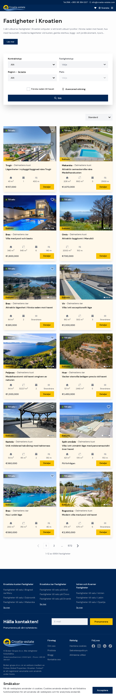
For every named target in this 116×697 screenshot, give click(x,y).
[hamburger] (112, 8)
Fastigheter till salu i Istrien (90, 593)
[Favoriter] (95, 8)
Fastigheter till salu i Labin (89, 597)
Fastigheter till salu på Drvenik (55, 598)
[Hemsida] (14, 8)
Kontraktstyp (15, 58)
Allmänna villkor (78, 655)
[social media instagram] (99, 646)
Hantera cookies (78, 646)
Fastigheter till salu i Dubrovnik (19, 597)
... (62, 545)
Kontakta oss (54, 659)
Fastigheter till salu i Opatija (90, 602)
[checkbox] (28, 89)
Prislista (52, 650)
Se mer (6, 607)
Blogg (50, 655)
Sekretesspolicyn (78, 650)
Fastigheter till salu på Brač (54, 589)
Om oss (51, 646)
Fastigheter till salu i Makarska (19, 602)
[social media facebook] (93, 646)
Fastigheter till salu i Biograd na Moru (18, 591)
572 (70, 545)
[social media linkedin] (105, 646)
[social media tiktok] (110, 646)
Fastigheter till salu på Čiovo (54, 594)
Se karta (22, 72)
